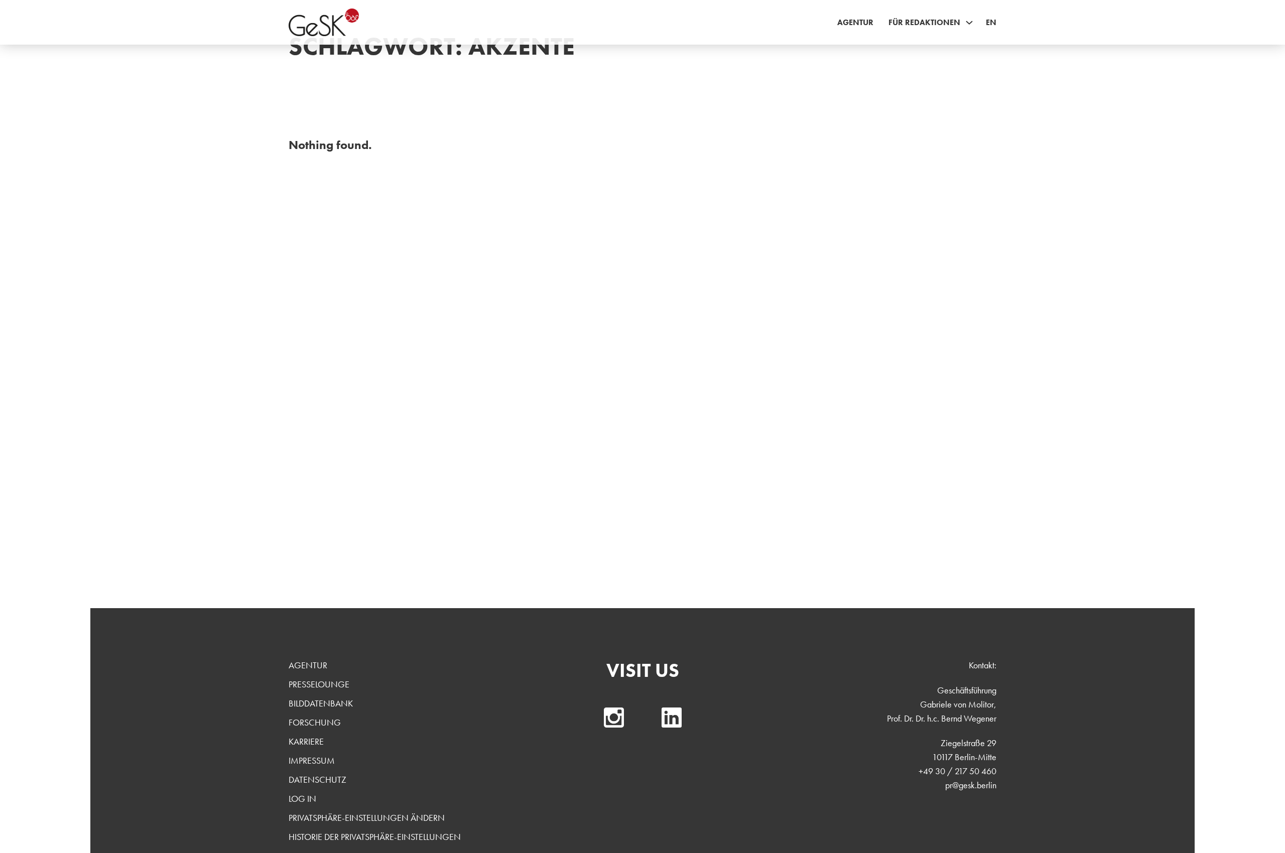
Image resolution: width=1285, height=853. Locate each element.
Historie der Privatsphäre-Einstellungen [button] (375, 836)
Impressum (312, 760)
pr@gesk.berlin (970, 785)
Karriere (306, 741)
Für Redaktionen (924, 22)
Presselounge (319, 684)
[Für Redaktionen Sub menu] (969, 22)
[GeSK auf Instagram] (614, 717)
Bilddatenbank (321, 703)
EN (991, 22)
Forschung (315, 722)
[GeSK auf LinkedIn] (672, 717)
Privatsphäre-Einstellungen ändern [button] (367, 817)
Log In (302, 798)
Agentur (855, 22)
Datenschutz (317, 779)
